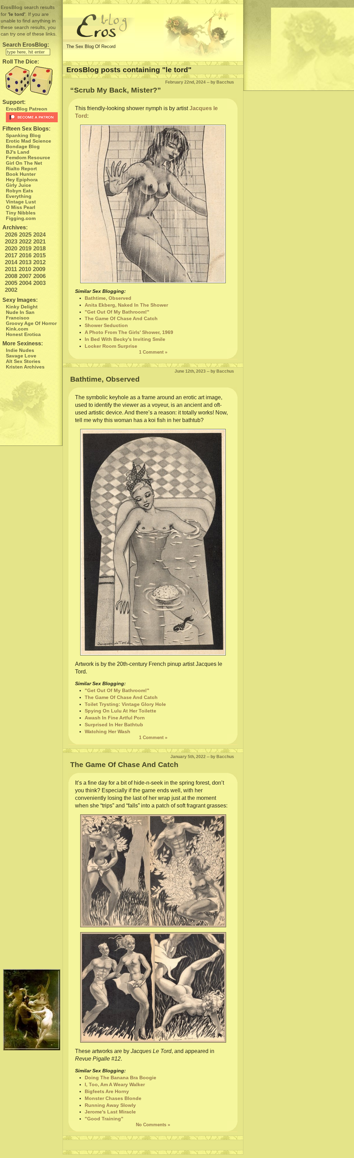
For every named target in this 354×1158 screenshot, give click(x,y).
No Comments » (153, 1124)
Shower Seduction (106, 325)
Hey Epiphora (22, 179)
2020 (11, 248)
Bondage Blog (23, 146)
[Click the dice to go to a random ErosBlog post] (31, 81)
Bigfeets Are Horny (107, 1091)
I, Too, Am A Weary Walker (115, 1084)
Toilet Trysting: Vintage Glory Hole (125, 704)
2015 (39, 255)
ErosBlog (11, 7)
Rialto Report (21, 168)
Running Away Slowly (110, 1105)
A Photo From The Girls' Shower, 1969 (129, 332)
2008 (11, 276)
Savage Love (21, 355)
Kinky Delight (22, 306)
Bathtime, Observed (108, 298)
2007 (25, 276)
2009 (39, 269)
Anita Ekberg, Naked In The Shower (126, 305)
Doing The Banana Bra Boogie (120, 1077)
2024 (39, 234)
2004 (25, 283)
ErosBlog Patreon (26, 109)
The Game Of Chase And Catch (121, 318)
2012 (39, 262)
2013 (25, 262)
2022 (25, 241)
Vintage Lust (21, 201)
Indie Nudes (20, 350)
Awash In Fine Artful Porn (115, 717)
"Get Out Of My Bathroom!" (117, 312)
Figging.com (21, 218)
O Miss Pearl (20, 207)
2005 (11, 283)
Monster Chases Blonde (113, 1098)
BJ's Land (17, 152)
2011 (11, 269)
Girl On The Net (24, 163)
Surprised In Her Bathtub (114, 724)
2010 (25, 269)
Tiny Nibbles (21, 213)
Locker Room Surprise (111, 346)
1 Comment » (153, 352)
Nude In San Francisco (20, 314)
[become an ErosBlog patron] (32, 117)
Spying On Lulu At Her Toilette (120, 711)
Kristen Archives (25, 367)
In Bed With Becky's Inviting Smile (125, 339)
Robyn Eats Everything (19, 193)
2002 (11, 290)
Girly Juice (18, 185)
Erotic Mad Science (28, 141)
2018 (39, 248)
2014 (11, 262)
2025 (25, 234)
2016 (25, 255)
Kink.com (17, 329)
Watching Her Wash (107, 731)
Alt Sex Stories (23, 361)
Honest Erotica (23, 334)
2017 (11, 255)
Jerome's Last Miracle (110, 1111)
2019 (25, 248)
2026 (11, 234)
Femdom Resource (28, 157)
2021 (39, 241)
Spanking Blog (23, 135)
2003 (39, 283)
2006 (39, 276)
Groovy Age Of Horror (31, 323)
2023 (11, 241)
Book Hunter (21, 174)
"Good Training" (104, 1118)
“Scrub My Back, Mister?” (115, 90)
